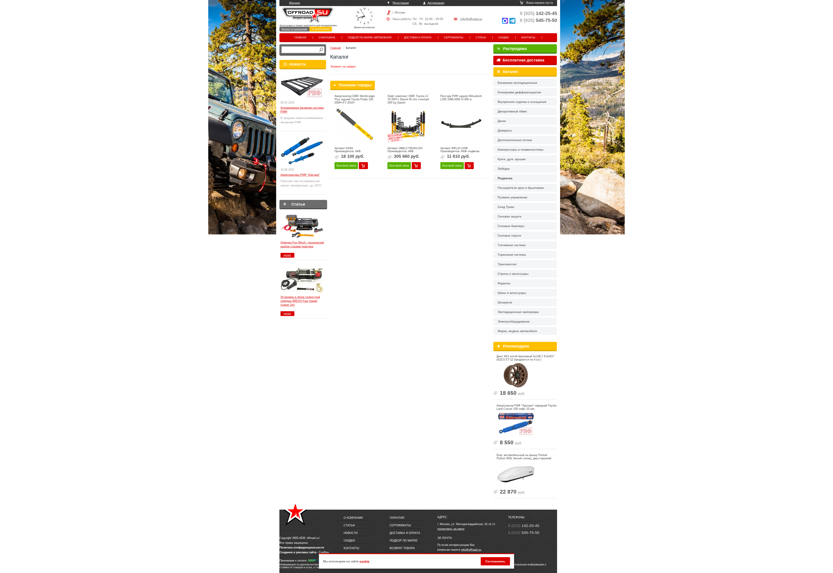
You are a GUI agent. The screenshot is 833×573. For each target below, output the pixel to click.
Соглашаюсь (495, 561)
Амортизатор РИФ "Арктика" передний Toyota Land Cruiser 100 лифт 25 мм (526, 407)
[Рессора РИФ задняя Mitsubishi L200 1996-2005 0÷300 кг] (461, 124)
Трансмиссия (507, 264)
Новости (297, 64)
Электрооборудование (514, 321)
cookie (364, 561)
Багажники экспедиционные (517, 82)
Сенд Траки (506, 207)
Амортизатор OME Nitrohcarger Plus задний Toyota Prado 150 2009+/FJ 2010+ (355, 99)
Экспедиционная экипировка (518, 312)
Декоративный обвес (512, 111)
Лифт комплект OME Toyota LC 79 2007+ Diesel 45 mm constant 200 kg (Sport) (408, 99)
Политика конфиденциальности (301, 547)
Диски (502, 121)
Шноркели (505, 302)
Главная (300, 37)
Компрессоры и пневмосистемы (520, 149)
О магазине (327, 37)
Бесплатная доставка (523, 60)
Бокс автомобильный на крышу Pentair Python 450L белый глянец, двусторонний (524, 456)
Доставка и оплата (417, 37)
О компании (353, 517)
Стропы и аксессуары (513, 273)
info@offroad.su (471, 19)
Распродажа (512, 48)
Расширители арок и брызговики (521, 187)
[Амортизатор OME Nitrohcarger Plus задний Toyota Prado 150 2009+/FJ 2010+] (355, 124)
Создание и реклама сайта (297, 552)
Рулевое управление (512, 197)
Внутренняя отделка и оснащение (522, 102)
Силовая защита (509, 216)
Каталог (510, 71)
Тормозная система (512, 254)
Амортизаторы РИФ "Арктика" (300, 174)
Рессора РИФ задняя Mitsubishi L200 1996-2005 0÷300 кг (461, 97)
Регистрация (401, 3)
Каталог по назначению (294, 29)
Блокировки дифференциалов (519, 92)
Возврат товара (402, 548)
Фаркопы (504, 283)
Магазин (294, 3)
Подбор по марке (404, 540)
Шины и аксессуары (512, 293)
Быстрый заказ (346, 165)
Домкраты (505, 130)
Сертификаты (453, 37)
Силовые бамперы (511, 226)
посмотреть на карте (450, 528)
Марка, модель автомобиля (517, 331)
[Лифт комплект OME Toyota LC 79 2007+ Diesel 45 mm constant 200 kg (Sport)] (408, 124)
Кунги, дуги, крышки (512, 159)
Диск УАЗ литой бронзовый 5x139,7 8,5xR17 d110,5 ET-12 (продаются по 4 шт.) (525, 358)
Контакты (528, 37)
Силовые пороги (509, 235)
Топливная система (512, 245)
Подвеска (505, 178)
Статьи (481, 37)
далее (287, 255)
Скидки (503, 37)
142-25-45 (538, 13)
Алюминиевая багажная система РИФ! (302, 109)
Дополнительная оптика (515, 140)
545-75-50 (538, 20)
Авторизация (436, 3)
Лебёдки (504, 168)
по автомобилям (321, 29)
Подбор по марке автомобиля (370, 37)
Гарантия (397, 517)
